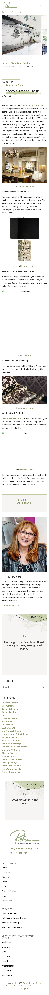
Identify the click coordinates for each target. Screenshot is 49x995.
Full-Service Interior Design (14, 918)
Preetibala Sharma (11, 740)
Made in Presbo (27, 186)
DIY (3, 715)
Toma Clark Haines (11, 765)
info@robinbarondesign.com (24, 848)
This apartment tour (12, 418)
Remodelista (26, 266)
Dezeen (27, 355)
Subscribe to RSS (10, 605)
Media (4, 886)
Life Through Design (12, 731)
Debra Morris (8, 705)
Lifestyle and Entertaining (15, 734)
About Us (6, 877)
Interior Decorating (10, 922)
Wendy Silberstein (11, 772)
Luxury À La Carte (10, 913)
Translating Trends (15, 85)
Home (5, 63)
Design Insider (9, 712)
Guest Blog (7, 724)
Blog (4, 896)
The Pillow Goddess (12, 759)
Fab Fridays (7, 721)
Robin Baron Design (11, 743)
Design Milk (27, 408)
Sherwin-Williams (11, 750)
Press (4, 881)
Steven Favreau (9, 753)
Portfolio (6, 872)
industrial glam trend (33, 105)
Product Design (9, 891)
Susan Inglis (8, 756)
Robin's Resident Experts (14, 746)
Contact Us (7, 900)
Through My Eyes (10, 762)
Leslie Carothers (10, 727)
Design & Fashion (10, 709)
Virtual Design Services (12, 927)
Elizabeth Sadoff (10, 718)
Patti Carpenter (10, 737)
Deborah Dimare (10, 702)
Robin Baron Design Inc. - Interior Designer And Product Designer (24, 986)
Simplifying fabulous (21, 63)
